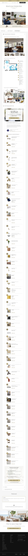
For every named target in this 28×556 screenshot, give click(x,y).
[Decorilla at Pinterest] (21, 540)
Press (2, 540)
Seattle (10, 540)
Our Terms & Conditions (16, 554)
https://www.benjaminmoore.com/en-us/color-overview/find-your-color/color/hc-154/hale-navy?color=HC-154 (15, 131)
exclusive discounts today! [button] (16, 115)
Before (3, 10)
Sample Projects (3, 545)
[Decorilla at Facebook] (19, 540)
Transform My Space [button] (14, 118)
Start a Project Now (14, 480)
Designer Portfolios (4, 546)
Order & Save (13, 139)
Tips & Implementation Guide (8, 489)
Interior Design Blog (4, 544)
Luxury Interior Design (4, 548)
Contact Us (3, 541)
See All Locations (11, 542)
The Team (3, 536)
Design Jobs (3, 539)
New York (11, 536)
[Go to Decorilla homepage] (4, 554)
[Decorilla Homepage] (4, 3)
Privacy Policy (20, 554)
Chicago (11, 539)
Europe (11, 541)
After (6, 10)
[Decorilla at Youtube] (24, 540)
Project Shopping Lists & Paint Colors (9, 105)
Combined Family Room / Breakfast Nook (10, 34)
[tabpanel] (14, 259)
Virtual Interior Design (4, 547)
